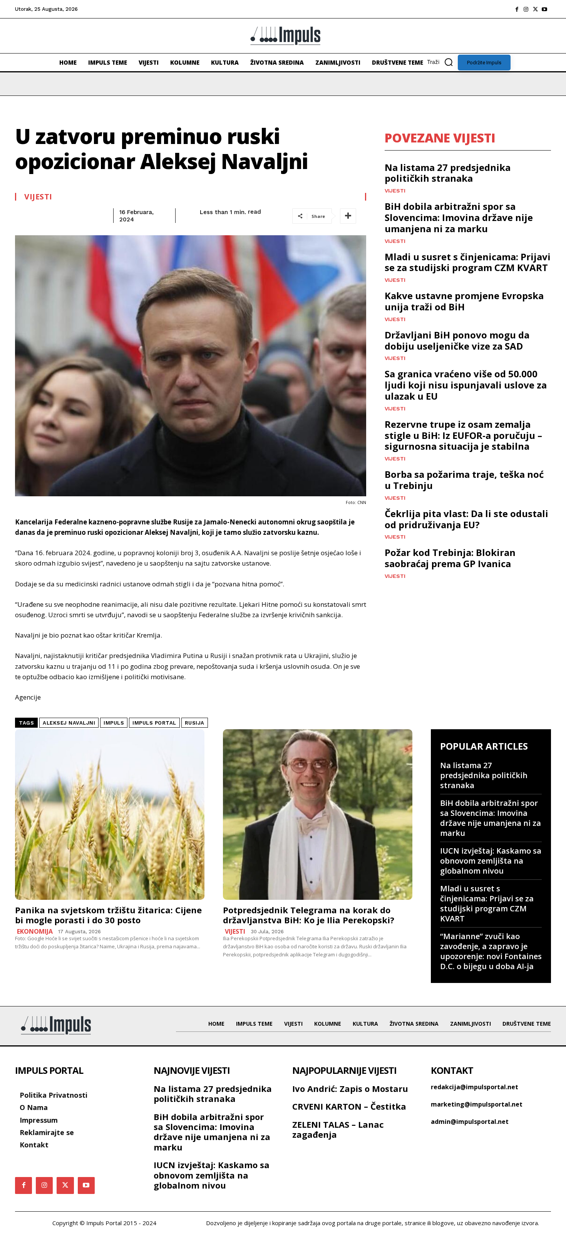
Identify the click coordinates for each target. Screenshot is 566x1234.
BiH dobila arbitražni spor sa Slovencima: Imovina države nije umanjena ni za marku (459, 217)
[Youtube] (544, 9)
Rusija (194, 723)
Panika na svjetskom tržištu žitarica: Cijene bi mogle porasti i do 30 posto (108, 915)
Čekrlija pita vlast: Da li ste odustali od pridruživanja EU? (466, 519)
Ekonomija (35, 931)
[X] (535, 9)
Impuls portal (154, 723)
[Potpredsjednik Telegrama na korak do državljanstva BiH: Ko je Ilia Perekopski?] (317, 814)
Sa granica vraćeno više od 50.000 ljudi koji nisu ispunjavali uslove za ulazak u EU (466, 384)
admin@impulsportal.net (470, 1121)
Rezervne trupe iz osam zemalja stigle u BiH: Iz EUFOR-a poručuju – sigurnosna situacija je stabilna (463, 435)
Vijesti (38, 197)
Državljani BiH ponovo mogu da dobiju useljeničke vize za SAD (457, 340)
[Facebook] (516, 9)
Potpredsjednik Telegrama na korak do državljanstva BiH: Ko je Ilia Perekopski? (308, 915)
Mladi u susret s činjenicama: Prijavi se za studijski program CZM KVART (468, 262)
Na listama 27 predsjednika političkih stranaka (448, 173)
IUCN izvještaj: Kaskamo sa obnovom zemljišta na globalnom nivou (490, 861)
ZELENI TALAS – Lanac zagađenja (338, 1129)
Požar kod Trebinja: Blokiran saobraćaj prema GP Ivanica (450, 558)
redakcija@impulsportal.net (474, 1087)
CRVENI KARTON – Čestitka (349, 1106)
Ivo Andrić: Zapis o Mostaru (350, 1088)
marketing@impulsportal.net (476, 1104)
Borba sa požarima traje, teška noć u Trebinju (464, 480)
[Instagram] (526, 9)
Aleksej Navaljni (69, 723)
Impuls (114, 723)
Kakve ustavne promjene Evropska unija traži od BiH (464, 301)
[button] (442, 62)
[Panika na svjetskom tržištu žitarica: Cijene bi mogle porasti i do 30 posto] (109, 814)
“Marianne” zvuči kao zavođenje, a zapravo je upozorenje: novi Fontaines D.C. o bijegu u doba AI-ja (491, 951)
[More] (348, 216)
